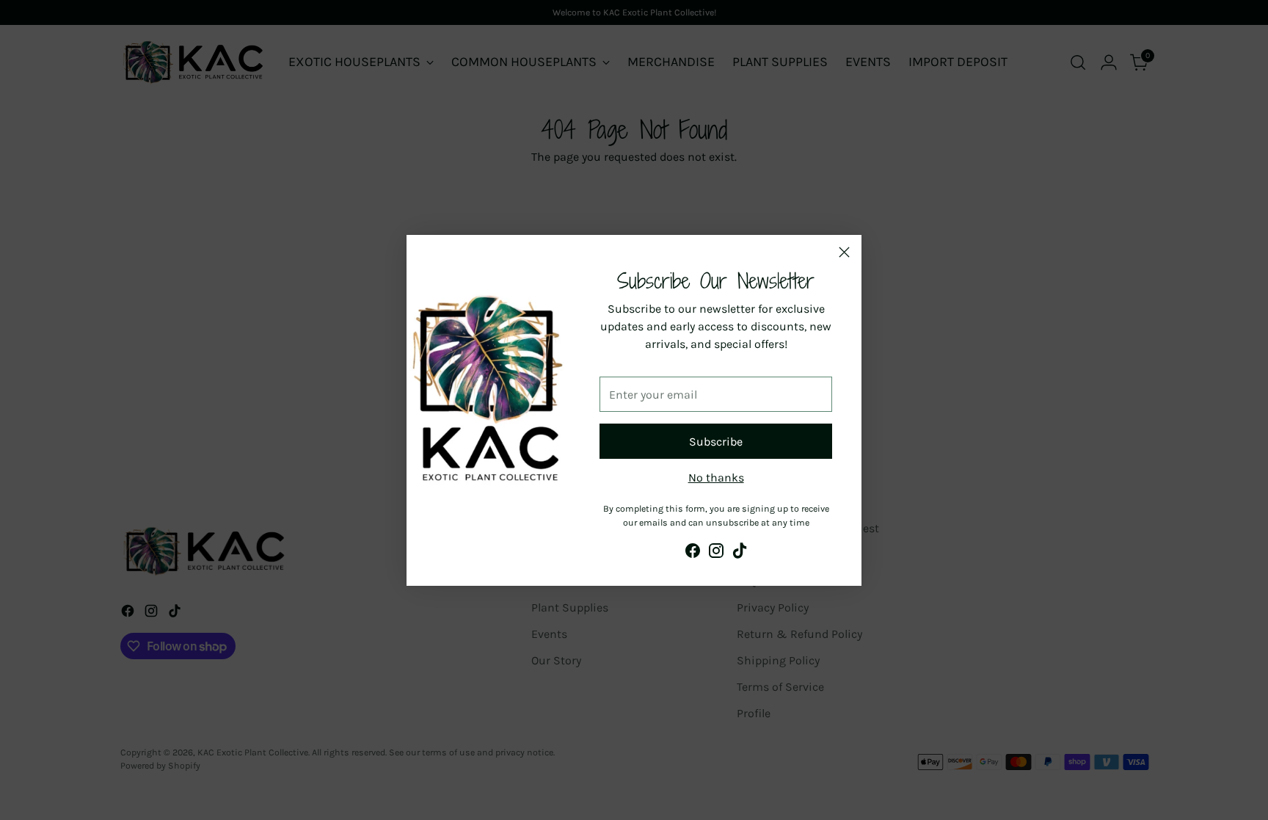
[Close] (844, 252)
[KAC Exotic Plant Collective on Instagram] (716, 553)
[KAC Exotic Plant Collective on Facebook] (693, 553)
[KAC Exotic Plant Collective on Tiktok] (739, 553)
